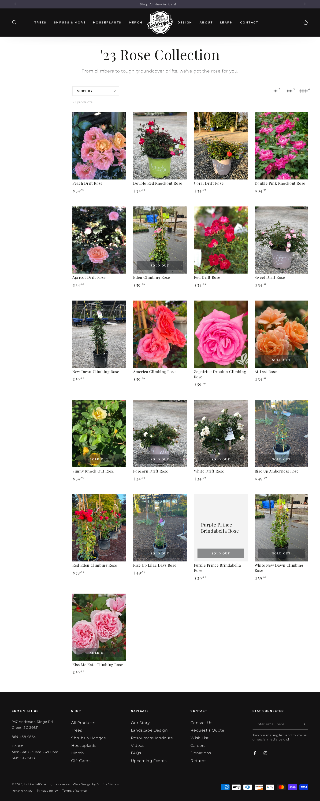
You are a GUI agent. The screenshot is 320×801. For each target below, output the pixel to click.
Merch (77, 753)
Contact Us (201, 723)
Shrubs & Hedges (88, 738)
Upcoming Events (149, 761)
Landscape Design (149, 730)
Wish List (199, 738)
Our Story (140, 723)
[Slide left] (16, 4)
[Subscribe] (305, 724)
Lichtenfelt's (33, 784)
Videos (138, 745)
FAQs (136, 753)
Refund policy (22, 791)
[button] (14, 22)
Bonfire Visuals (108, 784)
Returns (198, 761)
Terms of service (74, 790)
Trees (76, 730)
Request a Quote (207, 730)
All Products (83, 723)
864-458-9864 (24, 737)
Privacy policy (47, 790)
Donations (200, 753)
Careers (197, 745)
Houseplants (84, 745)
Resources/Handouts (152, 738)
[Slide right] (304, 4)
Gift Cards (80, 761)
